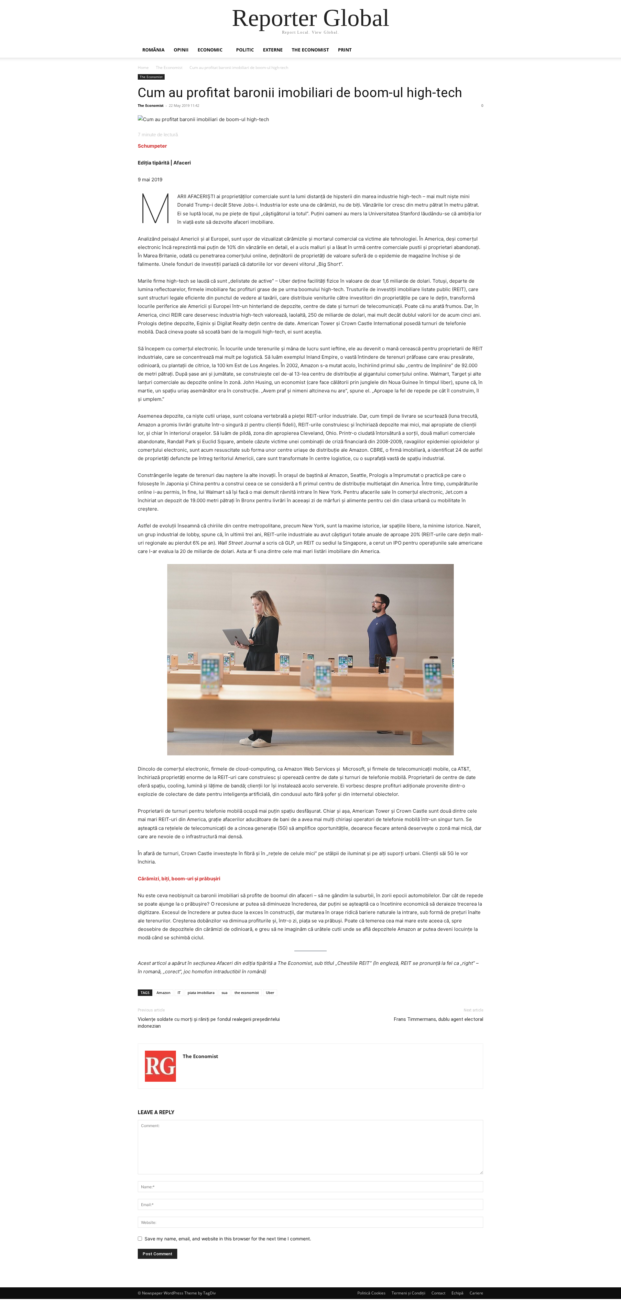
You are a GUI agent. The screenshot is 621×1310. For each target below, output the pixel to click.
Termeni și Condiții (408, 1293)
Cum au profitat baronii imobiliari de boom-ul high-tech (300, 92)
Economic (210, 50)
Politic (245, 50)
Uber (270, 992)
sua (224, 992)
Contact (438, 1293)
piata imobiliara (201, 992)
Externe (273, 50)
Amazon (163, 992)
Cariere (476, 1293)
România (153, 50)
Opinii (181, 50)
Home (143, 67)
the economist (246, 992)
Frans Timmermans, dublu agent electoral (438, 1019)
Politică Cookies (371, 1293)
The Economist (310, 50)
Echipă (457, 1293)
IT (179, 992)
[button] (475, 50)
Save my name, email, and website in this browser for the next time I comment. (228, 1238)
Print (345, 50)
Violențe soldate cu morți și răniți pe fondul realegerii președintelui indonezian (209, 1022)
